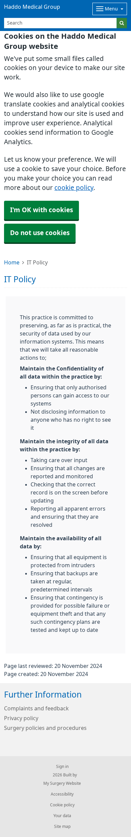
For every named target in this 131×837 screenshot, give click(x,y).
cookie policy (73, 188)
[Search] (122, 23)
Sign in (62, 767)
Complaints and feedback (36, 708)
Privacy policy (21, 718)
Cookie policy (62, 805)
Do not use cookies (40, 233)
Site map (62, 827)
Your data (62, 816)
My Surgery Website (62, 783)
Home (11, 262)
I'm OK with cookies (41, 210)
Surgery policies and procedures (45, 728)
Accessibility (62, 794)
